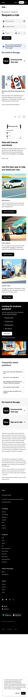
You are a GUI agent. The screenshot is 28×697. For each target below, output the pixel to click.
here (19, 688)
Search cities (7, 297)
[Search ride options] (14, 186)
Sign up (21, 2)
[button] (24, 21)
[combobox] (5, 21)
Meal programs (9, 325)
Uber (3, 2)
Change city (14, 12)
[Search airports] (14, 228)
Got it (23, 693)
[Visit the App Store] (17, 615)
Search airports (8, 254)
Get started (7, 333)
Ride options (6, 200)
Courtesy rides (9, 321)
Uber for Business (12, 314)
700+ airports (6, 243)
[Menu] (26, 2)
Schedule (12, 247)
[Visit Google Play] (7, 615)
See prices (6, 38)
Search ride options (9, 212)
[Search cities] (14, 271)
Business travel (9, 317)
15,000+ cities (6, 286)
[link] (14, 46)
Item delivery (8, 328)
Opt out (17, 693)
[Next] (24, 117)
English (5, 606)
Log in (15, 2)
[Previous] (19, 117)
